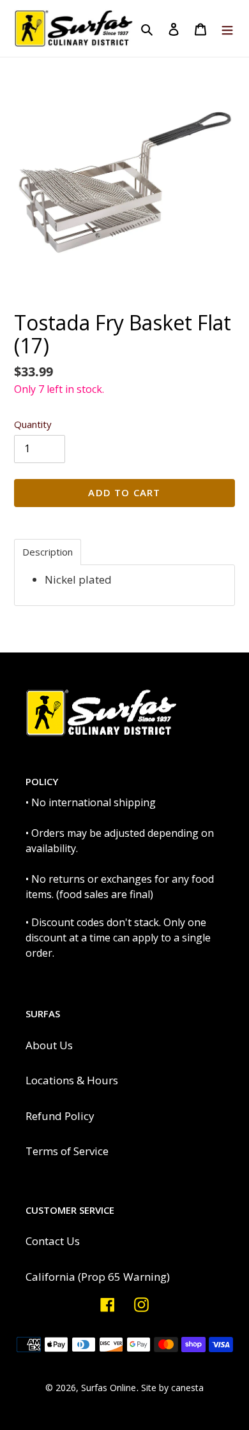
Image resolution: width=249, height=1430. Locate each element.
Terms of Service (67, 1151)
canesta (187, 1388)
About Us (49, 1045)
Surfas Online (108, 1388)
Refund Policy (60, 1116)
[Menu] (227, 28)
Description (47, 552)
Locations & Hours (72, 1080)
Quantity (33, 424)
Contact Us (53, 1241)
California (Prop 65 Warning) (98, 1276)
